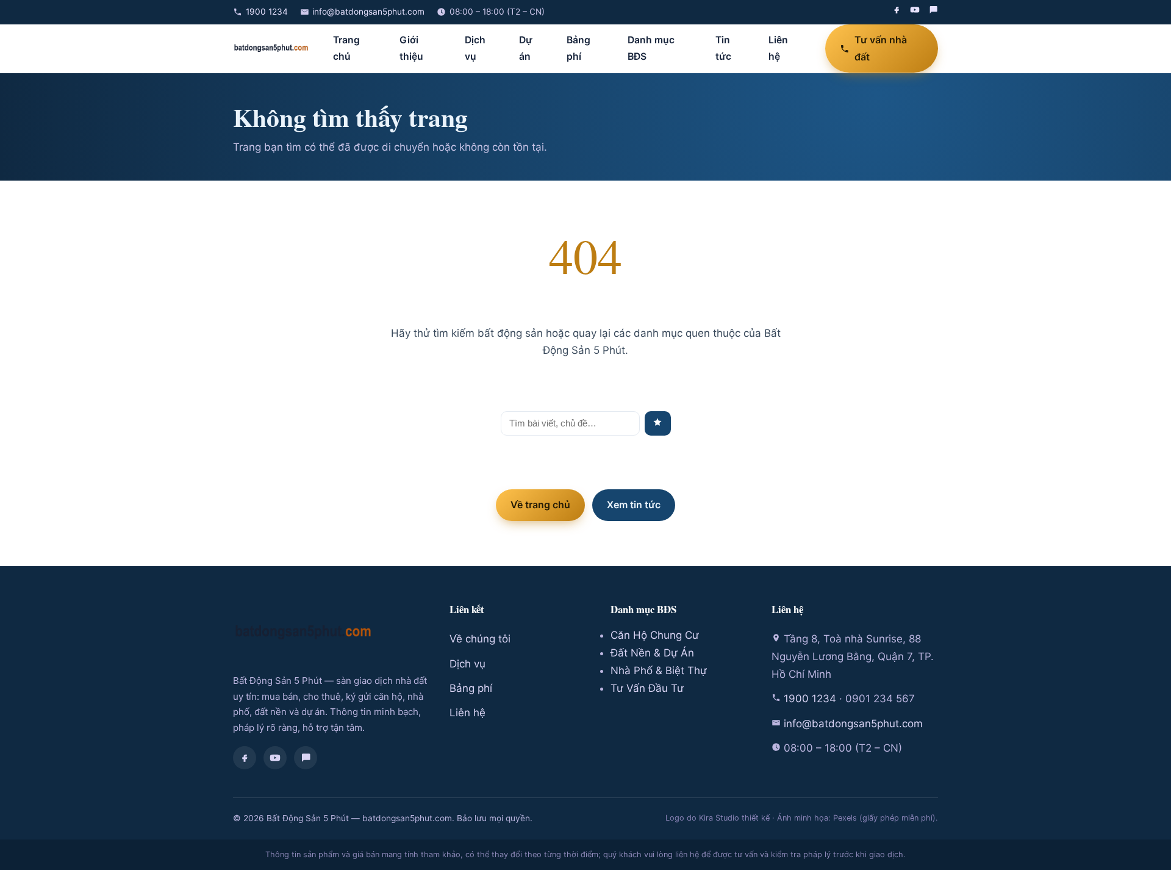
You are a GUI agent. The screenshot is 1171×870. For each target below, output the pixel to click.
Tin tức (723, 48)
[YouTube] (915, 12)
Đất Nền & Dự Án (652, 653)
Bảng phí (578, 48)
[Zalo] (933, 12)
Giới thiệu (411, 48)
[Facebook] (896, 12)
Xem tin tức (634, 504)
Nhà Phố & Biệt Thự (659, 670)
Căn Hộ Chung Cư (655, 635)
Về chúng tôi (479, 639)
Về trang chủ (540, 504)
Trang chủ (346, 48)
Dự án (525, 48)
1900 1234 (267, 11)
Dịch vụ (475, 48)
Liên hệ (778, 48)
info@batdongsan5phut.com (368, 11)
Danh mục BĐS (651, 48)
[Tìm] (658, 423)
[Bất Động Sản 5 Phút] (271, 48)
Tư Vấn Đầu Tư (647, 688)
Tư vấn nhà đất (880, 48)
